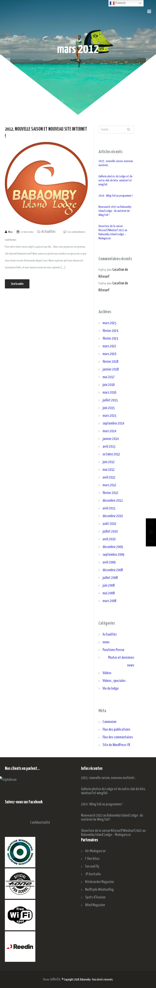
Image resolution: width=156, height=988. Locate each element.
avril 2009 (109, 562)
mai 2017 (109, 377)
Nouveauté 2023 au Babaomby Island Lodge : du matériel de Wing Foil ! (115, 211)
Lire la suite (17, 283)
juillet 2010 (110, 531)
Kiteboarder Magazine (99, 882)
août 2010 (109, 524)
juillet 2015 (110, 400)
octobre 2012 (111, 454)
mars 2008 (109, 601)
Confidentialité (40, 822)
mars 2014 (109, 431)
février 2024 (110, 331)
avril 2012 (109, 477)
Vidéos (107, 673)
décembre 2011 (113, 501)
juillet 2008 (110, 578)
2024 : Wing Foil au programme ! (116, 195)
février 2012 (110, 493)
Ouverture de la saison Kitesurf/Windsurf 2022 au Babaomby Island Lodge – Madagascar (113, 232)
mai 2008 (109, 593)
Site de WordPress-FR (116, 745)
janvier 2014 (111, 439)
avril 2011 (109, 508)
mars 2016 (109, 392)
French (120, 3)
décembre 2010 (113, 516)
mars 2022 (109, 346)
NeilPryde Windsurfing (99, 890)
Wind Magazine (95, 905)
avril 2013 (109, 446)
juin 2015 (109, 408)
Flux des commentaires (118, 737)
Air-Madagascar (95, 851)
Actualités (48, 232)
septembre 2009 (113, 555)
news (106, 642)
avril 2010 (109, 539)
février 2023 (110, 338)
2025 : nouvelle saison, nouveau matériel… (116, 163)
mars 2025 (109, 323)
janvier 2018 (111, 369)
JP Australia (93, 874)
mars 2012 (109, 485)
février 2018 (110, 362)
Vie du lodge (111, 688)
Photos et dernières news (121, 661)
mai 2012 (109, 470)
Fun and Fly (92, 866)
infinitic (55, 979)
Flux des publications (116, 729)
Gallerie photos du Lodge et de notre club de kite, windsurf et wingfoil (115, 180)
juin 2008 (109, 585)
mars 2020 (109, 354)
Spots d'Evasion (95, 897)
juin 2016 (109, 385)
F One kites (92, 859)
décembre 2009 (113, 547)
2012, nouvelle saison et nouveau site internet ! (46, 133)
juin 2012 (109, 462)
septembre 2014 (113, 423)
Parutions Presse (113, 650)
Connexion (109, 722)
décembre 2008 (113, 570)
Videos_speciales (114, 681)
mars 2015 (109, 416)
